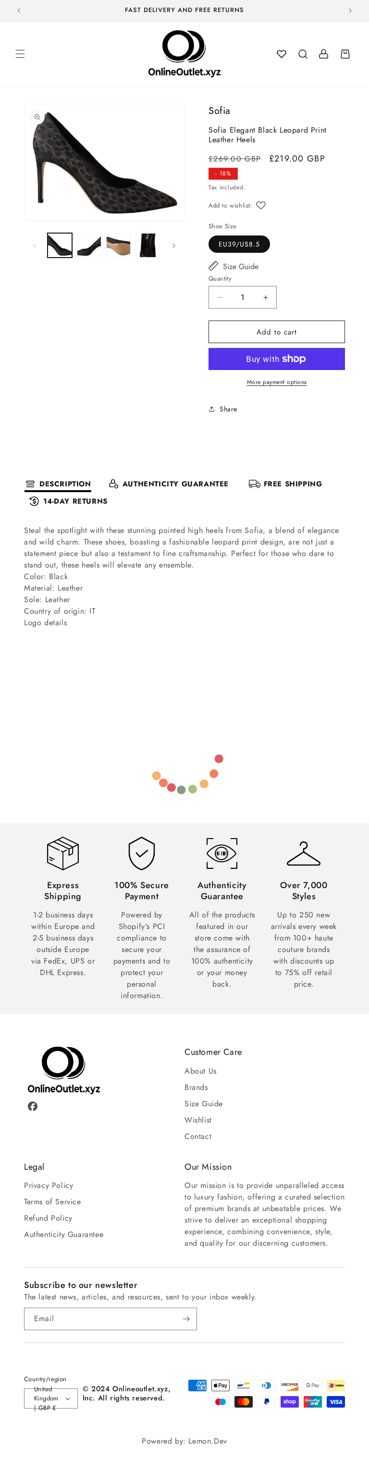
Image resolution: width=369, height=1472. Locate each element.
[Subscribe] (186, 1319)
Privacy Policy (48, 1185)
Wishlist (198, 1120)
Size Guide (240, 266)
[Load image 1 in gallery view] (60, 245)
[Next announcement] (350, 10)
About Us (200, 1070)
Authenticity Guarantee (63, 1234)
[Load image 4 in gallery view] (147, 245)
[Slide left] (34, 245)
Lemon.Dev (207, 1441)
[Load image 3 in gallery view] (118, 245)
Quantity (220, 278)
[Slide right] (173, 245)
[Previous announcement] (18, 10)
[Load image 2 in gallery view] (89, 245)
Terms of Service (52, 1201)
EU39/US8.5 (239, 244)
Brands (196, 1087)
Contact (197, 1136)
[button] (20, 53)
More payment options (277, 382)
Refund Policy (48, 1218)
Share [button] (228, 409)
